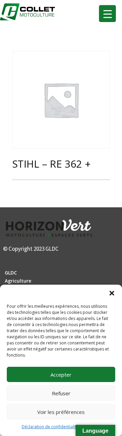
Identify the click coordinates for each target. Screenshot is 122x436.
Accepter (61, 374)
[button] (111, 293)
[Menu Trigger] (107, 13)
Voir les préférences (61, 412)
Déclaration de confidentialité (50, 427)
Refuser (61, 393)
